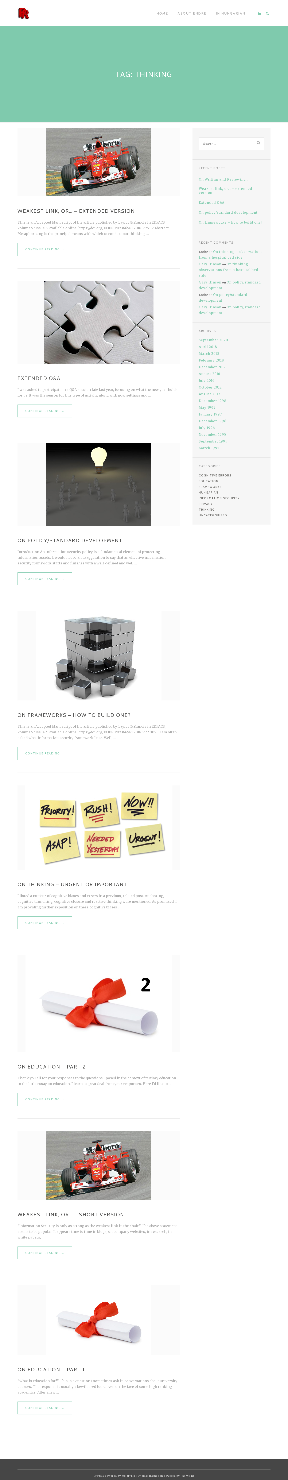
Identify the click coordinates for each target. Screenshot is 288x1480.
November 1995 (212, 435)
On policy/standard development (69, 540)
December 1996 (212, 421)
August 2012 (209, 394)
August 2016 (209, 374)
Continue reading (48, 251)
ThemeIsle (187, 1475)
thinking (207, 509)
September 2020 (213, 340)
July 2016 (206, 381)
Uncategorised (213, 515)
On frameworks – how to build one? (74, 715)
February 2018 (211, 360)
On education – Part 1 (51, 1370)
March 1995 (209, 448)
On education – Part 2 (51, 1067)
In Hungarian (230, 13)
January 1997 (210, 414)
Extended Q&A (39, 378)
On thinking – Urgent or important (72, 884)
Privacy (206, 504)
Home (162, 13)
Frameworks (210, 487)
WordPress (128, 1475)
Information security (219, 498)
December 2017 (212, 367)
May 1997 (207, 408)
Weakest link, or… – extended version (76, 211)
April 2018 (208, 347)
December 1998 (212, 401)
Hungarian (208, 492)
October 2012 (210, 387)
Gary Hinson (210, 264)
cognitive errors (215, 475)
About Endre (192, 13)
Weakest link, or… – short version (70, 1215)
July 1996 (207, 428)
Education (208, 481)
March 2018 (209, 354)
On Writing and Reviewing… (223, 179)
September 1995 (213, 441)
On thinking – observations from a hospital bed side (228, 270)
